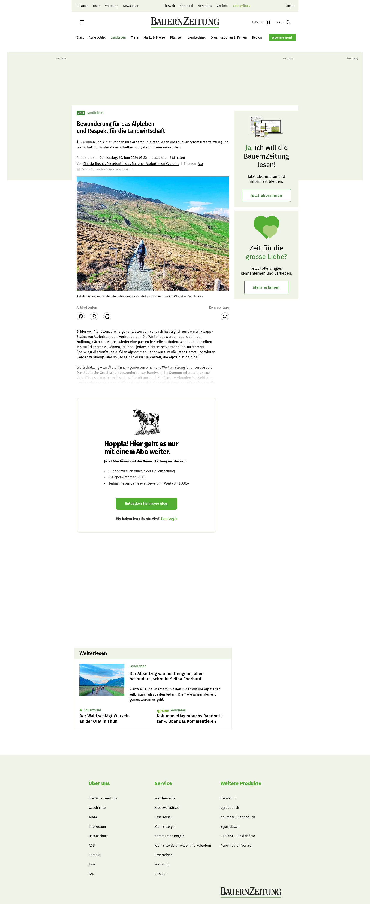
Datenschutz (98, 836)
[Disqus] (153, 589)
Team (96, 6)
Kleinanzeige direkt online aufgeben (183, 845)
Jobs (92, 864)
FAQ (91, 874)
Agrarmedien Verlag (236, 845)
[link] (178, 676)
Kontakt (95, 855)
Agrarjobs (205, 6)
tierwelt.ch (229, 798)
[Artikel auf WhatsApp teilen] (94, 316)
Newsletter (131, 6)
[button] (82, 22)
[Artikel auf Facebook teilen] (81, 316)
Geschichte (97, 808)
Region (257, 37)
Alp (200, 164)
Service (163, 783)
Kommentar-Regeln (170, 836)
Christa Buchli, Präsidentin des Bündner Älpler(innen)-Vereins (131, 164)
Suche (280, 22)
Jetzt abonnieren (266, 195)
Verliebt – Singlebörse (238, 836)
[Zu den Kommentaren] (225, 316)
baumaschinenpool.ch (238, 817)
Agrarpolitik (97, 37)
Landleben (118, 37)
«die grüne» (241, 6)
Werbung (111, 6)
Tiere (134, 37)
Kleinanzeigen (165, 827)
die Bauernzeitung (103, 798)
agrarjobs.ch (230, 827)
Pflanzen (176, 37)
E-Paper (82, 6)
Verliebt (222, 6)
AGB (92, 845)
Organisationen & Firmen (229, 37)
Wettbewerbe (165, 798)
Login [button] (290, 6)
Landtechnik (197, 37)
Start (80, 37)
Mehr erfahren (266, 287)
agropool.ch (230, 808)
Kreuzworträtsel (167, 808)
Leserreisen (164, 817)
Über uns (99, 783)
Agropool (186, 6)
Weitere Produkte (241, 783)
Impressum (97, 827)
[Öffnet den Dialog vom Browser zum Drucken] (107, 316)
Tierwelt (169, 6)
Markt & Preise (154, 37)
